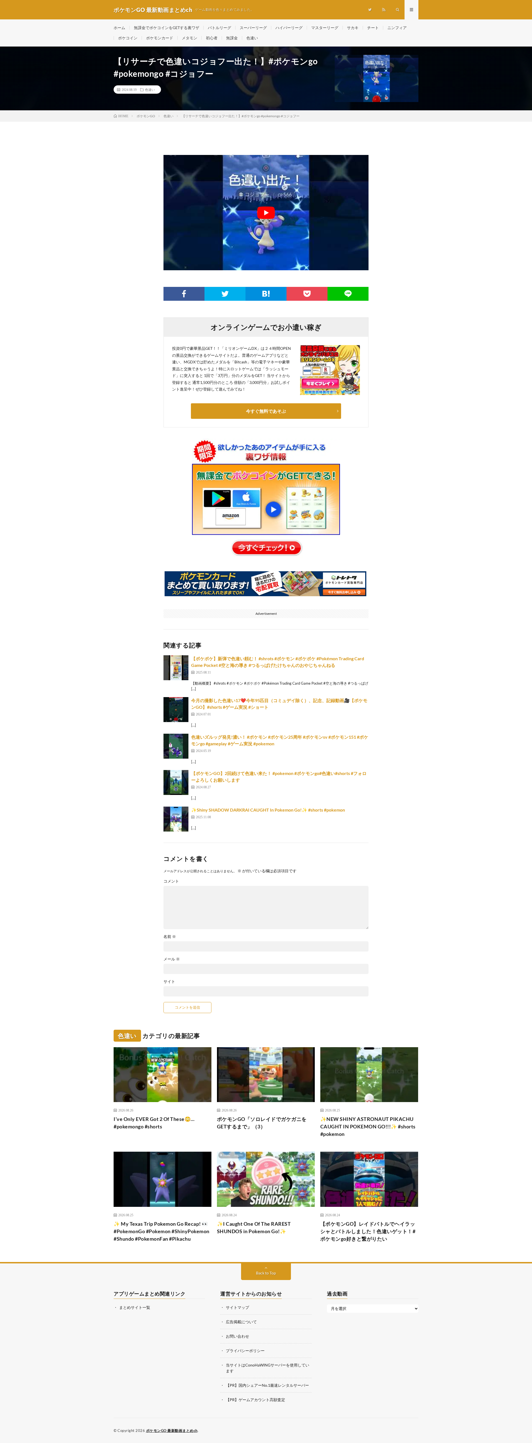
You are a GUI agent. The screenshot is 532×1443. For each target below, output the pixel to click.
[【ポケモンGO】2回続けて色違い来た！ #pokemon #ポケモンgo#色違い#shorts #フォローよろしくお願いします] (175, 782)
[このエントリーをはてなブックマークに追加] (266, 294)
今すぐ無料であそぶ (266, 411)
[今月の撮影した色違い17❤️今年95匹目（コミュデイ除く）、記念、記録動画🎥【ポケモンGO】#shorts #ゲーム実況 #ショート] (175, 709)
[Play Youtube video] (266, 212)
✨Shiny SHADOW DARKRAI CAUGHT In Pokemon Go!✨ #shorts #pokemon (268, 809)
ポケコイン (127, 37)
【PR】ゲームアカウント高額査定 (255, 1399)
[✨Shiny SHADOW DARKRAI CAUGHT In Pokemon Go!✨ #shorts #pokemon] (175, 819)
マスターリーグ (324, 27)
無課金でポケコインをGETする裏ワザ (166, 27)
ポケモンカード (159, 37)
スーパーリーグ (253, 27)
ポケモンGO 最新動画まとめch (172, 1430)
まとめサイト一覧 (134, 1307)
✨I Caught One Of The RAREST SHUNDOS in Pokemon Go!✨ (254, 1227)
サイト (169, 981)
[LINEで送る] (348, 294)
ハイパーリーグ (289, 27)
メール (171, 959)
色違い (252, 37)
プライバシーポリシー (245, 1350)
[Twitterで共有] (224, 294)
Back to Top (266, 1273)
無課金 (232, 37)
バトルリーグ (219, 27)
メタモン (189, 37)
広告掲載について (241, 1321)
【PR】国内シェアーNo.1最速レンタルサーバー (267, 1385)
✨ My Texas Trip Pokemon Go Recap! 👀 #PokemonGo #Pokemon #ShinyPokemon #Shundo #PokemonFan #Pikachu (161, 1231)
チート (373, 27)
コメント (171, 881)
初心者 (212, 37)
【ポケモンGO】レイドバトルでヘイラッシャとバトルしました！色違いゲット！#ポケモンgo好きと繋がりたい (368, 1231)
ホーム (119, 27)
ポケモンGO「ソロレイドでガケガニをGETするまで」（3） (262, 1123)
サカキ (353, 27)
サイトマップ (237, 1307)
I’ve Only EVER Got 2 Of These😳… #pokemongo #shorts (154, 1123)
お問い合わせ (237, 1336)
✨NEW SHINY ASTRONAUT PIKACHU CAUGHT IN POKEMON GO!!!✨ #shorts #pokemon (368, 1126)
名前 (169, 937)
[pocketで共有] (307, 294)
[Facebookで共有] (183, 294)
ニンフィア (397, 27)
